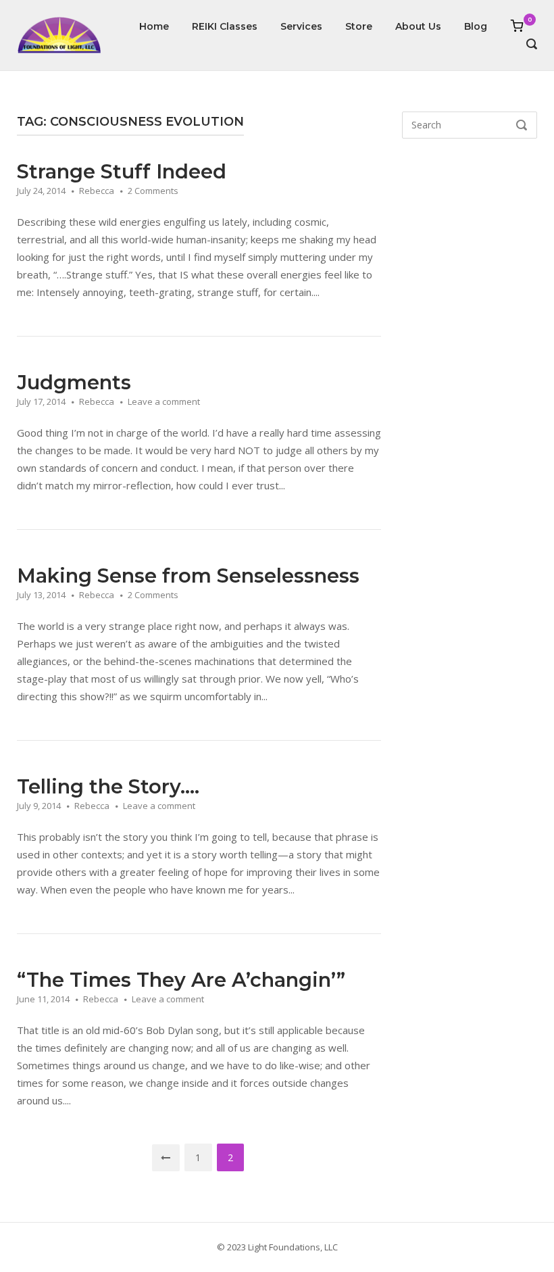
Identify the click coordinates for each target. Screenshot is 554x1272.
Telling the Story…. (108, 786)
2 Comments (153, 191)
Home (154, 26)
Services (301, 26)
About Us (418, 26)
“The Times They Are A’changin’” (181, 980)
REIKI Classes (224, 26)
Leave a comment (164, 401)
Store (358, 26)
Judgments (74, 382)
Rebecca (96, 191)
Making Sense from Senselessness (188, 575)
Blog (475, 26)
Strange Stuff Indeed (121, 171)
